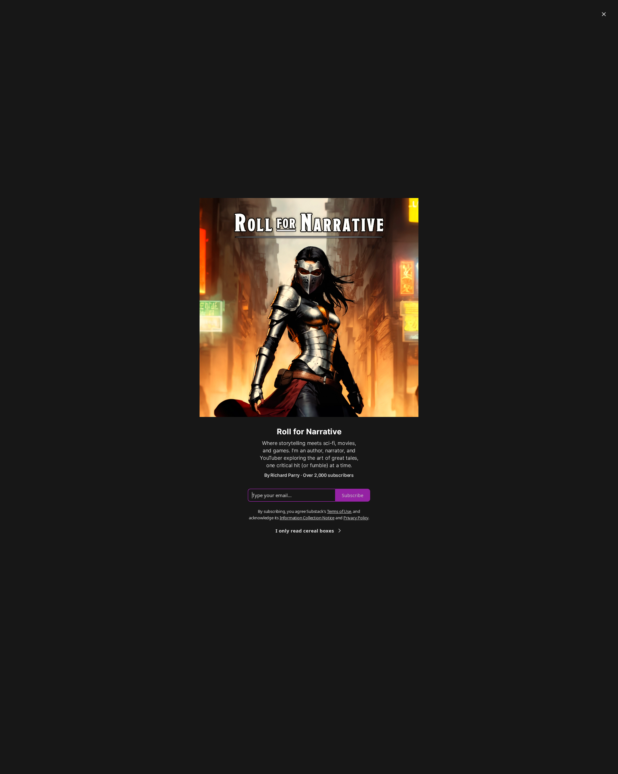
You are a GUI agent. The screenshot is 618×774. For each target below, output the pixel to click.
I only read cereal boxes (305, 530)
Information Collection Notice (307, 518)
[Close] (603, 14)
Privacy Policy (355, 518)
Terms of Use (339, 511)
